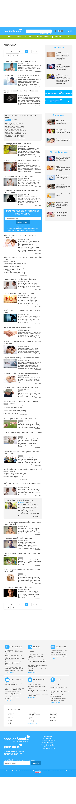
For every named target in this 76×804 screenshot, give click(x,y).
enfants (10, 720)
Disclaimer (45, 747)
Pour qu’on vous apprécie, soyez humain (19, 293)
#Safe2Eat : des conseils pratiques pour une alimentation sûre (63, 131)
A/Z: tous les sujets (47, 742)
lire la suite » (38, 71)
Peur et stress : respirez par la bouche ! (18, 176)
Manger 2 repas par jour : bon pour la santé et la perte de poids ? (62, 205)
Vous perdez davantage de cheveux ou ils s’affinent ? (63, 122)
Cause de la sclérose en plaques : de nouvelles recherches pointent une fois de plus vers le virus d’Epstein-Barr (63, 79)
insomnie (57, 36)
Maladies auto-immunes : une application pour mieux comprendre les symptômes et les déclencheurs (15, 657)
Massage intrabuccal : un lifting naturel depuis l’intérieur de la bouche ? (37, 661)
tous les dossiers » (32, 672)
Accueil (8, 36)
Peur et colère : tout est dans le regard (18, 587)
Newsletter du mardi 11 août (59, 656)
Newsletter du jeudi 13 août (59, 654)
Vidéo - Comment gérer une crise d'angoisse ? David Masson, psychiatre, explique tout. (14, 689)
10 (8, 55)
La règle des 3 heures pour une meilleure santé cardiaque (63, 67)
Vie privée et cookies (48, 745)
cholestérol (53, 716)
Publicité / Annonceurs (48, 740)
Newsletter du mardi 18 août (59, 650)
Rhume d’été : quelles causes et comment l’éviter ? (37, 665)
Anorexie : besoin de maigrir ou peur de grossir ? (22, 387)
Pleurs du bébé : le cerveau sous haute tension (21, 401)
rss (62, 31)
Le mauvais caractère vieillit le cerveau (18, 538)
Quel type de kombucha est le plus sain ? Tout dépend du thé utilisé (63, 168)
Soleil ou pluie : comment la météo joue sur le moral (23, 469)
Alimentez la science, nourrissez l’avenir (63, 139)
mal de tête (11, 713)
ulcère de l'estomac (34, 722)
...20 (13, 55)
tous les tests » (31, 697)
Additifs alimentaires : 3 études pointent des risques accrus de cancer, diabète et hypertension (14, 668)
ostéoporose (11, 719)
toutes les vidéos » (9, 700)
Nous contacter (46, 738)
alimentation (32, 713)
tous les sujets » (32, 723)
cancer (18, 36)
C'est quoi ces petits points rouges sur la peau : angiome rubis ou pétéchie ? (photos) (63, 56)
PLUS (67, 36)
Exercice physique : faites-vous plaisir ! (18, 144)
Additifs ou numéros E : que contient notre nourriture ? (63, 177)
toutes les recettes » (56, 702)
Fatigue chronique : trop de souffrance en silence (22, 358)
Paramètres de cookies (49, 749)
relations (52, 722)
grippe (9, 723)
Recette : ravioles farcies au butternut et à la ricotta (59, 699)
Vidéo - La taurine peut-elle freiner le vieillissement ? (13, 694)
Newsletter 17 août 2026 (58, 652)
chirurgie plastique (34, 714)
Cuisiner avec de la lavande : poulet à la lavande (59, 688)
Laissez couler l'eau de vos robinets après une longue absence (36, 656)
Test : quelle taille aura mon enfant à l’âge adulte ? (36, 683)
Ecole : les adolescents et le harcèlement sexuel (21, 161)
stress (31, 717)
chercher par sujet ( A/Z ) (45, 33)
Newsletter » (54, 659)
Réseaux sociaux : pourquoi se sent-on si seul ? (21, 75)
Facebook (59, 31)
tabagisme (11, 722)
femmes (10, 716)
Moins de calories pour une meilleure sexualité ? (21, 373)
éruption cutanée (34, 719)
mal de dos (53, 713)
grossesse (38, 36)
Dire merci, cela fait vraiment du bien (17, 328)
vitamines (53, 720)
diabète (28, 36)
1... (12, 52)
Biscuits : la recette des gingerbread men (57, 695)
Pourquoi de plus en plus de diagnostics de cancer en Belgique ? (13, 663)
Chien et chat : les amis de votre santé (19, 500)
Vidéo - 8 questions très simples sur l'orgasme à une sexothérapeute (14, 684)
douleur (52, 717)
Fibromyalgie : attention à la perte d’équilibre (20, 61)
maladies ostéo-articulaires (37, 716)
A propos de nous (47, 736)
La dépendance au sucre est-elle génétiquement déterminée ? (62, 215)
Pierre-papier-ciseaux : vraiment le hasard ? (20, 419)
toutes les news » (9, 672)
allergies (47, 36)
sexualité (31, 720)
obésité (10, 714)
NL (68, 31)
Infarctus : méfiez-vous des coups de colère (20, 279)
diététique (53, 714)
